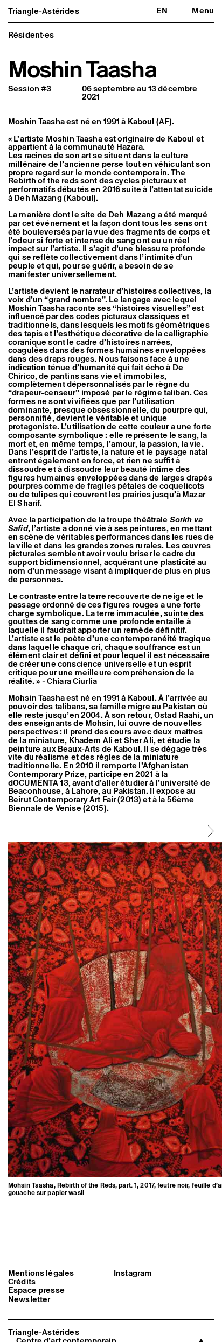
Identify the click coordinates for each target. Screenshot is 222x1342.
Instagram (133, 1273)
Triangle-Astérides (43, 11)
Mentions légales (41, 1273)
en (162, 10)
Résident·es (31, 34)
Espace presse (36, 1290)
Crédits (22, 1281)
